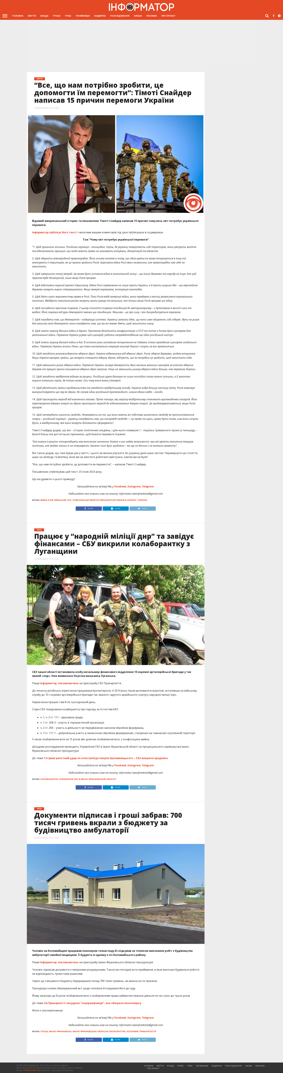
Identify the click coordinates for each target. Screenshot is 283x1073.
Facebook (119, 486)
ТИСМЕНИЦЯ (83, 15)
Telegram (147, 486)
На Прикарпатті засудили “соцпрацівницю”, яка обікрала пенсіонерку (92, 1003)
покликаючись (68, 683)
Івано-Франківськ (60, 1031)
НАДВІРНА (100, 15)
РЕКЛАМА (151, 15)
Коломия (132, 1031)
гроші (44, 1031)
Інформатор (40, 232)
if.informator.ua (31, 1070)
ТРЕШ (68, 15)
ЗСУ (69, 500)
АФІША (138, 15)
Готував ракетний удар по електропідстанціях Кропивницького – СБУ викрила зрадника (106, 758)
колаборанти (49, 779)
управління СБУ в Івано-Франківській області (87, 779)
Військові (60, 500)
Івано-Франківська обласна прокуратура (99, 1031)
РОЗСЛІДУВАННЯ (119, 15)
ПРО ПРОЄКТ (168, 15)
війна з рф (46, 500)
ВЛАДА (44, 15)
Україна (142, 500)
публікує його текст (63, 232)
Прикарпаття (147, 1031)
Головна (17, 15)
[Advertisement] (141, 45)
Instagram (134, 486)
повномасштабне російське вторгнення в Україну (105, 500)
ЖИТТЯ (32, 15)
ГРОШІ (56, 15)
